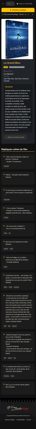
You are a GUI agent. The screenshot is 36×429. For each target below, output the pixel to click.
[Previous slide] (28, 14)
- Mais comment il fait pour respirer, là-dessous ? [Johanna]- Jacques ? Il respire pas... (17, 159)
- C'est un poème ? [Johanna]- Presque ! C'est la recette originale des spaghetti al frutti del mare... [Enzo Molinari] (18, 210)
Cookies (28, 419)
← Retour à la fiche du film (15, 137)
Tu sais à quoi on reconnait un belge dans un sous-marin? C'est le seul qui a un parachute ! (19, 192)
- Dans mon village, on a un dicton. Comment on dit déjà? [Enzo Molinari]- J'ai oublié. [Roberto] (17, 260)
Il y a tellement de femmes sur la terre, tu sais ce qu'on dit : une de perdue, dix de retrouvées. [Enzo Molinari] (18, 369)
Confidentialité (20, 419)
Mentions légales (10, 419)
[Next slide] (32, 14)
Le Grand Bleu (12, 62)
